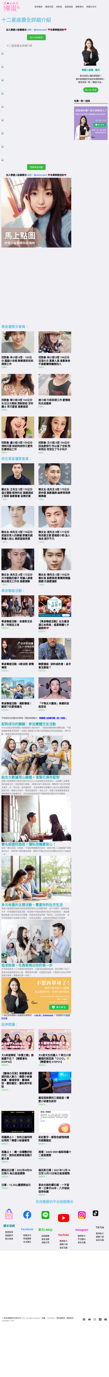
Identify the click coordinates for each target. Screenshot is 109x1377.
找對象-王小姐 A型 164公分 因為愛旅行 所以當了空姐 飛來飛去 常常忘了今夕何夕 (54, 446)
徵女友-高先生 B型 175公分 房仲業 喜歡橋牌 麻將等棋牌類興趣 (54, 493)
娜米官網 (9, 1226)
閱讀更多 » (5, 1065)
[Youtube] (89, 1319)
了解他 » (4, 500)
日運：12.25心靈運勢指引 (16, 1184)
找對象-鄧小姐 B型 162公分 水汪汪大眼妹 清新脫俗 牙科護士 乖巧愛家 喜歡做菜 (17, 403)
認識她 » (4, 367)
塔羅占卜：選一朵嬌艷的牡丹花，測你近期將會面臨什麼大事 (16, 1155)
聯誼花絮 (49, 7)
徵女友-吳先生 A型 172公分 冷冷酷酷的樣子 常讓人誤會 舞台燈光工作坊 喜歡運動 (17, 578)
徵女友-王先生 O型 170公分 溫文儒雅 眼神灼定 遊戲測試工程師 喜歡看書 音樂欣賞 (17, 493)
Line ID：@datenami (43, 1015)
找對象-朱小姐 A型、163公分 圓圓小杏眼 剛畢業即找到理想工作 (17, 361)
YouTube (63, 1235)
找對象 (59, 7)
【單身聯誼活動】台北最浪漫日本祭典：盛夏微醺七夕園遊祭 (53, 625)
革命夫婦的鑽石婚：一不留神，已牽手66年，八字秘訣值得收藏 (53, 1188)
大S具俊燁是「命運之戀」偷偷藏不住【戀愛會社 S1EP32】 (17, 1058)
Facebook (27, 1229)
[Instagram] (95, 1319)
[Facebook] (84, 1319)
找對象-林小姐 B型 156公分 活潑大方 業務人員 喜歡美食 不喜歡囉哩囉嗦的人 (54, 361)
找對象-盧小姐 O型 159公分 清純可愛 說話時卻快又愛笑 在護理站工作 (17, 446)
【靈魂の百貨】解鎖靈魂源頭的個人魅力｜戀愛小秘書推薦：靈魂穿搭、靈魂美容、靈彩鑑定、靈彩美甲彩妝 (16, 1080)
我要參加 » (5, 628)
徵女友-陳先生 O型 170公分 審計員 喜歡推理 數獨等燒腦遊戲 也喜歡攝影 (54, 578)
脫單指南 (69, 7)
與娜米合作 (91, 7)
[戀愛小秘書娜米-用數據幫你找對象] (100, 1319)
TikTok (100, 1227)
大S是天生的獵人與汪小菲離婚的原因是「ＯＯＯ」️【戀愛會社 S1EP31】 (54, 1058)
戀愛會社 (80, 7)
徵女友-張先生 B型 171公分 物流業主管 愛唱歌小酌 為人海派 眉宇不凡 (54, 535)
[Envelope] (105, 1319)
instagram (81, 1229)
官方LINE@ (45, 1229)
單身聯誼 (38, 7)
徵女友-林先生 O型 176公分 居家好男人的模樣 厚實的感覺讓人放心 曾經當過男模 (17, 535)
